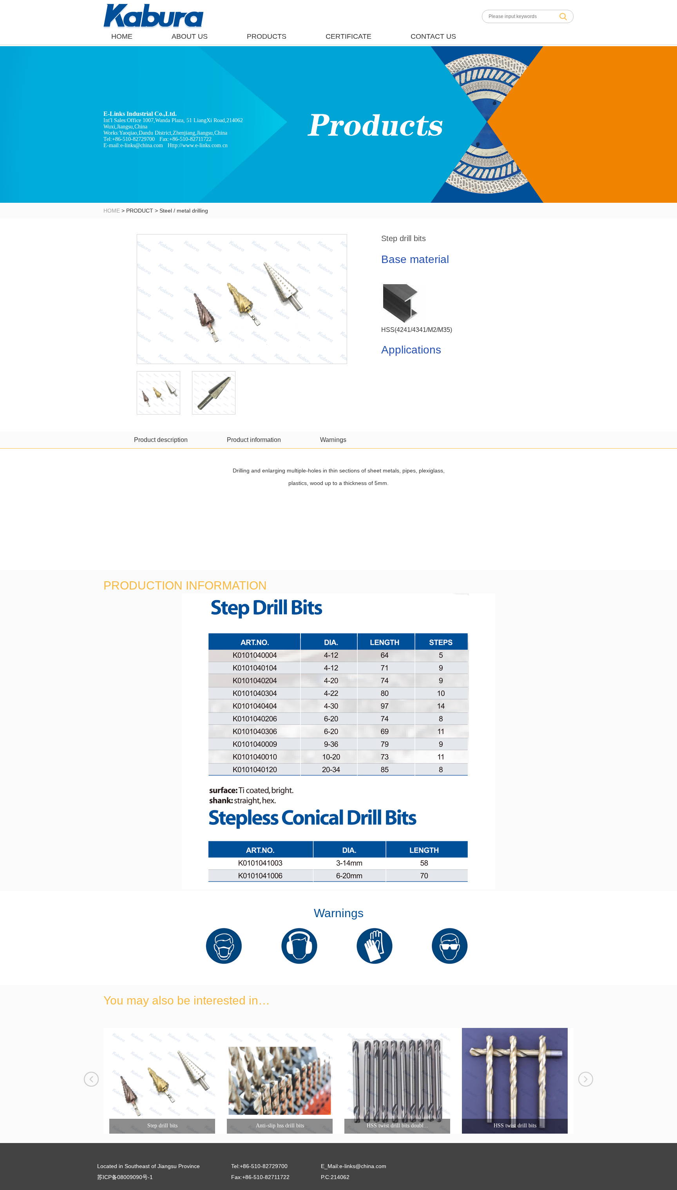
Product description (161, 439)
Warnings (333, 439)
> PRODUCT (136, 210)
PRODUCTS (266, 36)
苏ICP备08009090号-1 (125, 1177)
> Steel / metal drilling (180, 210)
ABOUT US (190, 36)
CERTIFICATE (348, 36)
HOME (121, 36)
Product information (254, 439)
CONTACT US (433, 36)
